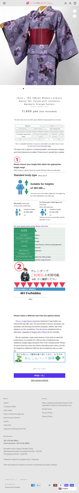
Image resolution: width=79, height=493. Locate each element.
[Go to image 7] (38, 88)
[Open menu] (4, 3)
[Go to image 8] (40, 88)
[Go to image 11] (48, 88)
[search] (70, 3)
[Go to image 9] (43, 88)
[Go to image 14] (55, 88)
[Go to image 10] (45, 88)
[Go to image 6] (35, 88)
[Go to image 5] (33, 88)
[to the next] (59, 88)
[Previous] (19, 88)
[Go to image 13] (53, 88)
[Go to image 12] (50, 88)
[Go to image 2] (25, 88)
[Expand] (74, 11)
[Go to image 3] (28, 88)
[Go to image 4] (30, 88)
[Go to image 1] (23, 88)
